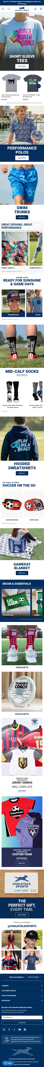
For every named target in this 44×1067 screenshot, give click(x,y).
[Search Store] (8, 9)
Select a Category (33, 977)
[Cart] (41, 9)
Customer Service (9, 991)
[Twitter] (14, 1029)
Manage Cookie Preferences (22, 1064)
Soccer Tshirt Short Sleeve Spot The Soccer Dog (10, 96)
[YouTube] (19, 1029)
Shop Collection (22, 375)
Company (5, 986)
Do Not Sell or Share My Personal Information (22, 1059)
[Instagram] (4, 1029)
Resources (6, 1000)
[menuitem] (35, 9)
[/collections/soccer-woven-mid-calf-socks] (22, 346)
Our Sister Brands (9, 995)
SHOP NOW (22, 66)
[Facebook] (9, 1029)
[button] (3, 9)
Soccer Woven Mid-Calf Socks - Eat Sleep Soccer (13, 406)
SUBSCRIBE (22, 1023)
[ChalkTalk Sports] (22, 8)
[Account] (35, 9)
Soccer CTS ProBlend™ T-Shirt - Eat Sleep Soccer (32, 96)
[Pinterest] (25, 1029)
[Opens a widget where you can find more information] (8, 1063)
